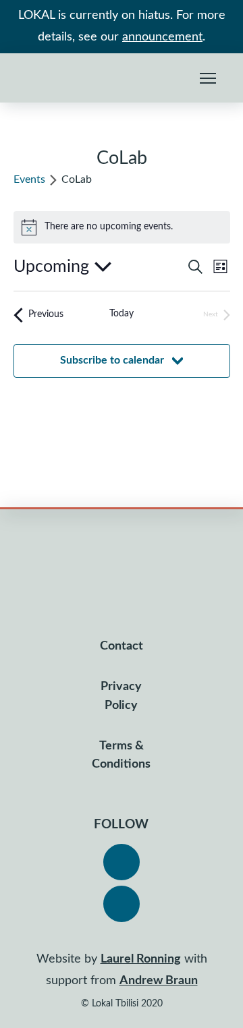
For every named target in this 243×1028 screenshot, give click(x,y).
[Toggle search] (177, 78)
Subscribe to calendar (112, 360)
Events (29, 179)
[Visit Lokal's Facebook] (121, 862)
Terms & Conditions (121, 755)
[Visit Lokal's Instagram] (121, 904)
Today (121, 313)
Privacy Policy (121, 696)
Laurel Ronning (141, 959)
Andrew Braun (158, 981)
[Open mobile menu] (208, 78)
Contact (121, 646)
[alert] (122, 227)
